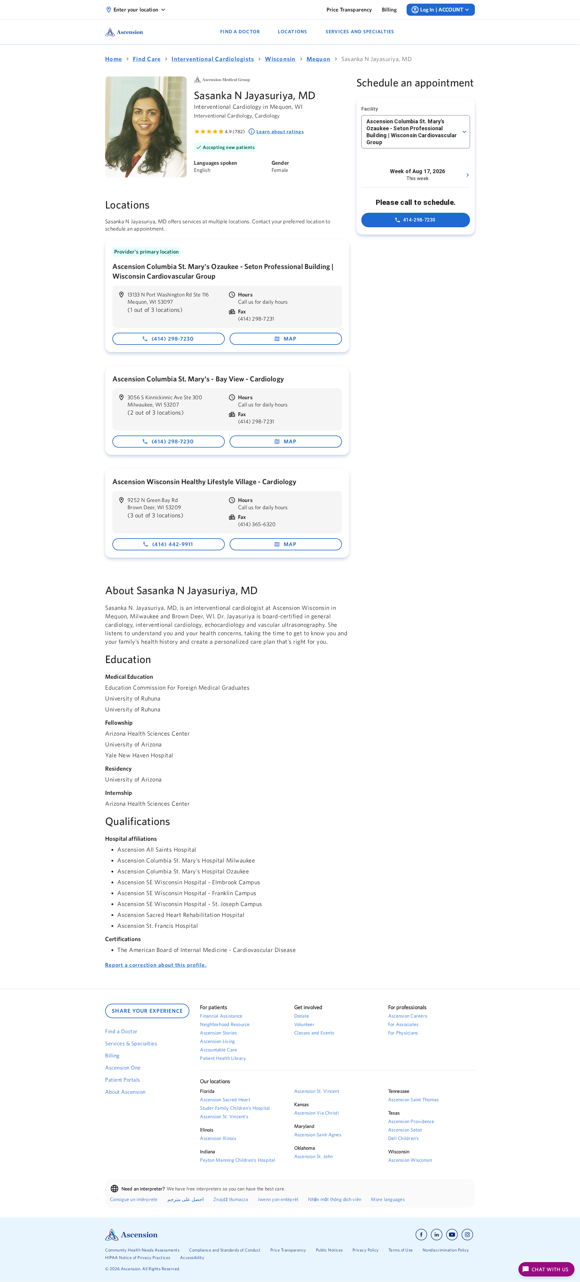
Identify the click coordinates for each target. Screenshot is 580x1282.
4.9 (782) (235, 131)
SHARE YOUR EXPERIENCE (147, 1011)
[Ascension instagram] (467, 1235)
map (290, 338)
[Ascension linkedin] (437, 1235)
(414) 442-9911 (172, 544)
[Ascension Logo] (197, 1235)
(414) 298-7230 (173, 338)
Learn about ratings (280, 131)
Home (113, 58)
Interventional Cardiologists (213, 58)
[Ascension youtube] (452, 1235)
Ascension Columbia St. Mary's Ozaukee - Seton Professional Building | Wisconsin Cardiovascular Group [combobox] (411, 131)
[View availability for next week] (468, 175)
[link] (349, 9)
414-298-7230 (419, 220)
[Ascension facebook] (421, 1235)
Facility (369, 109)
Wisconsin (280, 58)
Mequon (319, 58)
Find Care (147, 58)
